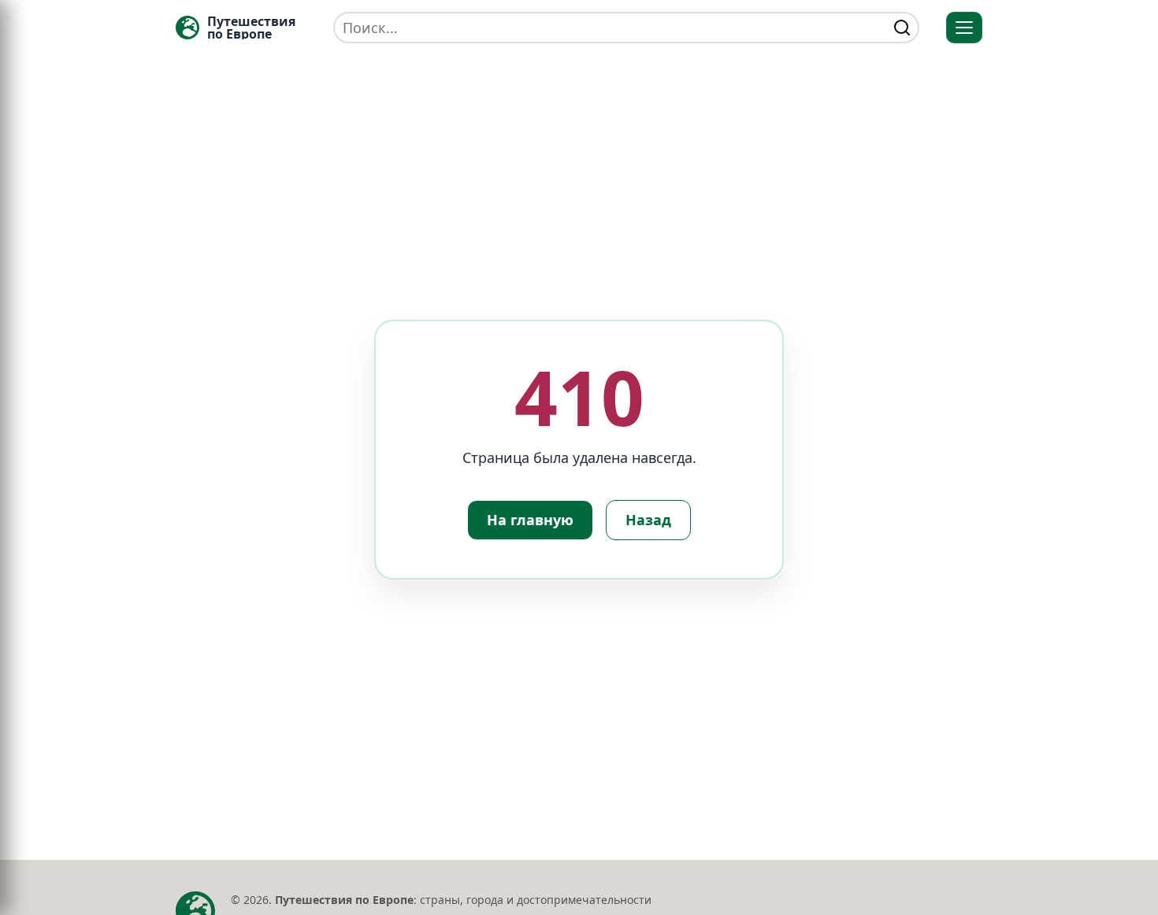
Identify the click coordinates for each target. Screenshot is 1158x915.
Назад (648, 519)
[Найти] (902, 27)
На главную (530, 519)
